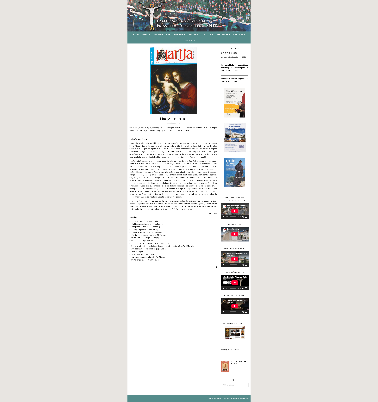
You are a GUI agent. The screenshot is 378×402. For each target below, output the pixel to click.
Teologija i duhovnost (230, 350)
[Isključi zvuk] (243, 217)
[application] (235, 211)
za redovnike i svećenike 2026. (233, 57)
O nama (145, 34)
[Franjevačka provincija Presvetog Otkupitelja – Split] (189, 15)
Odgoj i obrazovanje (175, 34)
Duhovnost (238, 34)
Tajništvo (189, 40)
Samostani (158, 34)
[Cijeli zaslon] (246, 217)
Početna (135, 34)
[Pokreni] (224, 217)
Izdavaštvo (207, 34)
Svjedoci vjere (222, 34)
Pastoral (193, 34)
